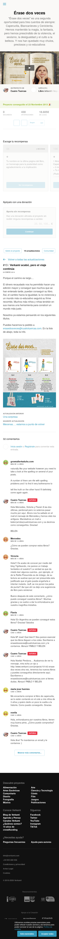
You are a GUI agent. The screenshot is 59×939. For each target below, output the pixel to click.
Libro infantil (45, 90)
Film (33, 796)
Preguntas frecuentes (14, 841)
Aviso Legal (8, 868)
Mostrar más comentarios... (29, 752)
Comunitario (9, 793)
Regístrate (30, 446)
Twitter (33, 817)
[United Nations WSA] (47, 899)
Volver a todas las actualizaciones (26, 259)
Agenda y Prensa (12, 817)
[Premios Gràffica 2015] (11, 899)
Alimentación (10, 787)
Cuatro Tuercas (18, 90)
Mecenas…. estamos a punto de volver (24, 424)
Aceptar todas (47, 933)
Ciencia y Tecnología (42, 790)
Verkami (30, 5)
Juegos (35, 799)
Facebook (35, 814)
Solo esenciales (27, 933)
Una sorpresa (10, 416)
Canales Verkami (11, 820)
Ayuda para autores (41, 841)
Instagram (35, 823)
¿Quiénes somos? (12, 823)
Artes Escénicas (11, 790)
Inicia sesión (16, 446)
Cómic (34, 793)
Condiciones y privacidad (14, 864)
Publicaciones (38, 802)
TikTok (33, 826)
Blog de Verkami (11, 814)
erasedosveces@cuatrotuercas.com (22, 328)
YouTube (34, 820)
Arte (33, 787)
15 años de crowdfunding (10, 828)
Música (6, 802)
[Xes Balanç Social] (29, 899)
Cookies (6, 873)
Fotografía (8, 799)
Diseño (6, 796)
